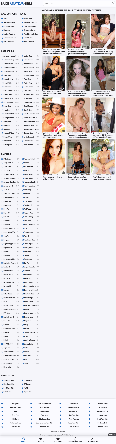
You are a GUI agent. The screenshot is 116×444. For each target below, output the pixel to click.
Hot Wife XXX (11, 344)
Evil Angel (11, 255)
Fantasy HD (11, 286)
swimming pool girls (31, 121)
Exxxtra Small (11, 271)
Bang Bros (11, 205)
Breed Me (11, 224)
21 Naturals (11, 159)
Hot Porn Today (103, 423)
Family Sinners (11, 282)
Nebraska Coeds (31, 182)
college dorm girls (11, 118)
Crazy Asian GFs (11, 232)
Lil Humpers (11, 363)
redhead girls (31, 94)
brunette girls (11, 102)
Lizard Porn (103, 415)
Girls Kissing (8, 392)
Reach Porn (28, 19)
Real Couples (31, 244)
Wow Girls (31, 355)
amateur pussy (11, 60)
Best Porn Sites (9, 388)
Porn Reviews (74, 427)
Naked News (31, 174)
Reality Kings (31, 248)
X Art (31, 359)
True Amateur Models (31, 313)
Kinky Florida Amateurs (11, 359)
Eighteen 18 (11, 248)
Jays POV (11, 348)
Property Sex (31, 232)
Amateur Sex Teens (11, 182)
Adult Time (11, 167)
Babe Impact (73, 411)
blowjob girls (11, 98)
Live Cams (58, 442)
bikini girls (11, 87)
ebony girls (11, 121)
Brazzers (11, 221)
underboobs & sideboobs (31, 137)
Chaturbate (28, 380)
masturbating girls (31, 64)
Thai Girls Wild (31, 294)
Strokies (31, 271)
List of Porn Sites (45, 404)
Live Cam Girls (9, 42)
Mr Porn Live (103, 407)
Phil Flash (31, 209)
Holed (11, 340)
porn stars (31, 91)
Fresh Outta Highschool (11, 309)
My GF (26, 388)
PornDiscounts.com (31, 34)
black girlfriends (11, 91)
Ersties (11, 251)
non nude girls (31, 75)
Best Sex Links (15, 407)
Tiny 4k (31, 309)
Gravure (11, 332)
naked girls (31, 71)
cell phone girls (11, 114)
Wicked (31, 352)
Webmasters (93, 442)
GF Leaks (11, 321)
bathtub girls (11, 79)
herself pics (11, 137)
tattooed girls (31, 125)
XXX (15, 411)
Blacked (11, 217)
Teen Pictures (74, 419)
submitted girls (31, 118)
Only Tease (31, 201)
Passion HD (31, 205)
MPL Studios (31, 167)
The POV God (31, 302)
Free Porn (15, 415)
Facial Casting (11, 275)
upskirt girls (31, 141)
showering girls (31, 102)
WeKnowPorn (44, 427)
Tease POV (31, 278)
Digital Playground (11, 244)
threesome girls (31, 129)
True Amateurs (29, 42)
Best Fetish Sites (30, 26)
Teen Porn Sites (73, 423)
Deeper (11, 240)
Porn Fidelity (31, 217)
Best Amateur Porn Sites (44, 423)
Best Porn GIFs (9, 380)
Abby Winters (11, 163)
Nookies (31, 194)
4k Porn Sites (103, 404)
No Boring (31, 190)
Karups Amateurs (11, 355)
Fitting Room (11, 305)
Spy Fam (31, 263)
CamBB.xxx (28, 38)
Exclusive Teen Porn (11, 263)
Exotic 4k (11, 267)
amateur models (11, 56)
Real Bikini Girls (31, 240)
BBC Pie (11, 209)
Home (23, 442)
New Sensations (31, 186)
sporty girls (31, 110)
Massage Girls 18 (31, 159)
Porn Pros (31, 221)
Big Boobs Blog (44, 419)
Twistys (31, 328)
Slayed (31, 255)
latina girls (31, 56)
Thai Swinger (31, 298)
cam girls (11, 110)
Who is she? (31, 145)
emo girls (11, 125)
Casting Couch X (11, 228)
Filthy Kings (11, 294)
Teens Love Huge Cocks (31, 290)
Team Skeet (31, 275)
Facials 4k (11, 278)
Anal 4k (11, 190)
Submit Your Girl (75, 442)
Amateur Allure (11, 174)
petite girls (31, 83)
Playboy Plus (31, 213)
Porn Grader (74, 404)
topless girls (31, 133)
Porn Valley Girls (31, 224)
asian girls (11, 75)
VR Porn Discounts (30, 22)
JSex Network (11, 352)
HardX (11, 336)
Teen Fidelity (31, 282)
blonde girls (11, 94)
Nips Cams (27, 392)
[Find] (112, 3)
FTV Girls (11, 313)
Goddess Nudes (11, 328)
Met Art (31, 163)
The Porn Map (74, 415)
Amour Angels (11, 186)
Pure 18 (31, 236)
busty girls (11, 106)
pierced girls (31, 87)
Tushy (31, 325)
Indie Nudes (44, 411)
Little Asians (11, 367)
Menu (111, 434)
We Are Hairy (31, 344)
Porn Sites (44, 415)
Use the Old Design (58, 431)
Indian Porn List (102, 411)
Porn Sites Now (73, 407)
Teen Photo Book (10, 22)
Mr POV (31, 170)
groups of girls (11, 133)
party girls (31, 79)
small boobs (31, 106)
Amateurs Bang (29, 30)
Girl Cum (11, 325)
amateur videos (11, 67)
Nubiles (31, 197)
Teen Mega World (31, 286)
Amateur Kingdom (11, 178)
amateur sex (11, 64)
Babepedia (15, 404)
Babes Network (11, 197)
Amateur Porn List (10, 38)
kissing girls (11, 145)
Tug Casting (31, 321)
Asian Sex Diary (11, 194)
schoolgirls (31, 98)
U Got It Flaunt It (31, 332)
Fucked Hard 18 (11, 317)
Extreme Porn (15, 427)
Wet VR (31, 348)
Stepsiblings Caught (31, 267)
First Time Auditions (11, 298)
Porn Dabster (44, 407)
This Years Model (31, 305)
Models (41, 442)
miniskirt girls (31, 67)
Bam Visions (11, 201)
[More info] (63, 47)
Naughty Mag (31, 178)
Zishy (5, 19)
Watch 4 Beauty (31, 340)
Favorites (11, 129)
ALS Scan (11, 170)
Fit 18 (11, 302)
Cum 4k (11, 236)
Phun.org (7, 30)
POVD (31, 228)
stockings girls (31, 114)
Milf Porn (15, 419)
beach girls (11, 83)
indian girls (11, 141)
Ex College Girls (11, 259)
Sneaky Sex (31, 259)
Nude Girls (17, 3)
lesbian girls (31, 60)
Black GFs (11, 213)
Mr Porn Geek (103, 427)
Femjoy (11, 290)
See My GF (31, 251)
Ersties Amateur (9, 34)
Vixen (31, 336)
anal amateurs (11, 71)
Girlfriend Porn (9, 26)
